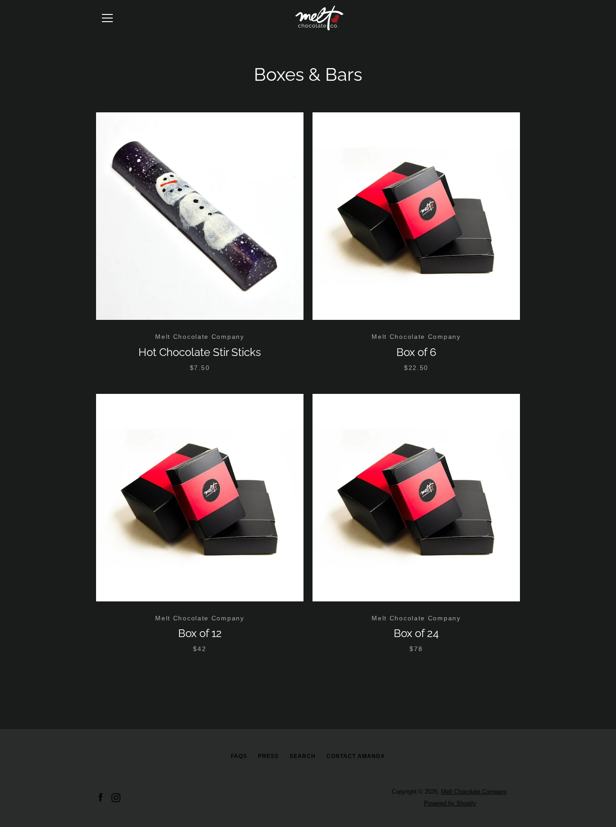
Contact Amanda (355, 756)
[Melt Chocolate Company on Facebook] (100, 797)
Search (303, 756)
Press (268, 756)
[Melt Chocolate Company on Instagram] (115, 797)
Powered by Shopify (450, 803)
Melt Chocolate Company (473, 791)
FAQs (239, 756)
